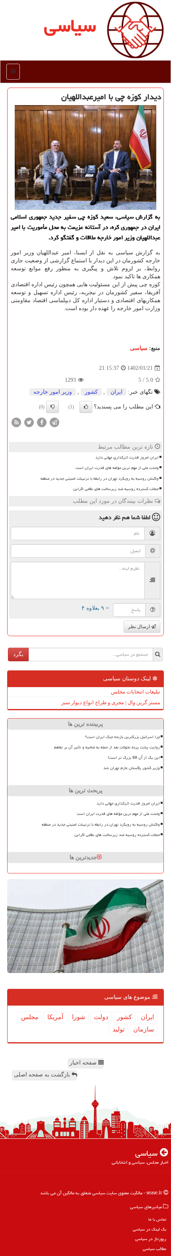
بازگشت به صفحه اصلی (43, 1075)
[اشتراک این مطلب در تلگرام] (54, 422)
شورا (78, 1017)
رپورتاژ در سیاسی (150, 1239)
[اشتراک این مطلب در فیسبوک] (41, 422)
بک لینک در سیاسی (149, 1229)
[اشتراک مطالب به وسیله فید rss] (16, 422)
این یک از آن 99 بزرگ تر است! (134, 758)
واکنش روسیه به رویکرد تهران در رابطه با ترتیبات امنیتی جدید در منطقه (100, 478)
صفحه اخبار (84, 1063)
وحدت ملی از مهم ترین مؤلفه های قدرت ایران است (117, 468)
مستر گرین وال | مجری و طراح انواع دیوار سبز (110, 702)
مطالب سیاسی (154, 1248)
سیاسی (70, 25)
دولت (101, 1017)
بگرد (18, 654)
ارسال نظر (139, 626)
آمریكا (55, 1017)
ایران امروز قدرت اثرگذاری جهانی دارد (127, 457)
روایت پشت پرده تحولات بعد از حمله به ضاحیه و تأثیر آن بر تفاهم (107, 747)
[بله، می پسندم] (86, 407)
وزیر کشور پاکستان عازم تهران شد (131, 768)
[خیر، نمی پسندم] (52, 407)
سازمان (143, 1029)
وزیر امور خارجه (52, 392)
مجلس (30, 1017)
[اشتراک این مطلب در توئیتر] (29, 422)
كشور (91, 392)
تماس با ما (157, 1219)
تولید (118, 1029)
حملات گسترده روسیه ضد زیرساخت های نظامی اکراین (116, 489)
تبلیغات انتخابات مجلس (135, 692)
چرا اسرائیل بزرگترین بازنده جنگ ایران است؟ (122, 737)
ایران (116, 392)
